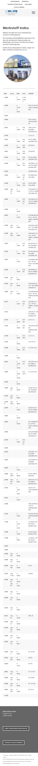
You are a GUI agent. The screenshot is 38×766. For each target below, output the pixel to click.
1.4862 (6, 382)
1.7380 (6, 532)
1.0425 (6, 115)
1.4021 (6, 127)
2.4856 (6, 677)
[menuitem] (15, 1)
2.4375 (6, 573)
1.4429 (6, 175)
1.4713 (6, 311)
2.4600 (6, 579)
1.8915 (6, 546)
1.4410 (6, 171)
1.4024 (6, 135)
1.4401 (6, 157)
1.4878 (6, 407)
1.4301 (6, 139)
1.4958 (6, 473)
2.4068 (6, 559)
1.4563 (6, 283)
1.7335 (6, 522)
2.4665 (6, 651)
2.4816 (6, 657)
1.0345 (6, 105)
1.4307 (6, 151)
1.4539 (6, 233)
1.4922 (6, 451)
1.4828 (6, 347)
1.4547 (6, 259)
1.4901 (6, 421)
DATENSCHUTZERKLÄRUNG (15, 4)
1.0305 (6, 97)
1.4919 (6, 448)
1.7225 (6, 514)
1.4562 (6, 277)
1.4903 (6, 432)
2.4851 (6, 671)
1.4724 (6, 319)
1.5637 (6, 498)
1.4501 (6, 215)
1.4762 (6, 341)
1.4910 (6, 440)
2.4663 (6, 641)
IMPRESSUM (25, 1)
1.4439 (6, 189)
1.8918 (6, 549)
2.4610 (6, 608)
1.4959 (6, 479)
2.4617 (6, 615)
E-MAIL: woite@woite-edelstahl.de (16, 728)
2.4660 (6, 635)
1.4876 (6, 396)
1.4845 (6, 372)
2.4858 (6, 683)
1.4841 (6, 361)
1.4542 (6, 251)
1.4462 (6, 199)
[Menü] (32, 12)
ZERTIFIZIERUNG (15, 1)
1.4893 (6, 415)
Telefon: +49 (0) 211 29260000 (14, 742)
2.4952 (6, 689)
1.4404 (6, 163)
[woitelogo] (16, 12)
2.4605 (6, 597)
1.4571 (6, 301)
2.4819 (6, 663)
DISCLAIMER (28, 4)
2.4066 (6, 553)
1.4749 (6, 336)
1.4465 (6, 209)
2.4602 (6, 591)
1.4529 (6, 225)
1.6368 (6, 504)
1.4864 (6, 388)
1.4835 (6, 355)
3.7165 (6, 695)
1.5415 (6, 487)
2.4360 (6, 565)
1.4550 (6, 269)
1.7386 (6, 538)
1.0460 (6, 119)
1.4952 (6, 468)
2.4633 (6, 627)
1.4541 (6, 243)
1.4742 (6, 325)
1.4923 (6, 459)
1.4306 (6, 145)
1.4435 (6, 183)
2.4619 (6, 621)
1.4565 (6, 291)
